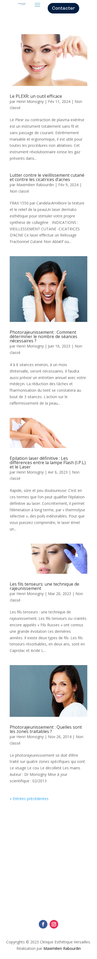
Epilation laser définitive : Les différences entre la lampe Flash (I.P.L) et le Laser (48, 462)
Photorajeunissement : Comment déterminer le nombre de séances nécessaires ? (43, 336)
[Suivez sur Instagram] (54, 924)
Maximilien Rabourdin (35, 184)
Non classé (19, 191)
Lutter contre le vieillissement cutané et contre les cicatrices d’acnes (47, 177)
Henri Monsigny (30, 101)
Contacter (63, 8)
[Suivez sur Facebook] (43, 924)
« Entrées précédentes (29, 798)
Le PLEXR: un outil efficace (36, 96)
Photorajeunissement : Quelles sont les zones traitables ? (46, 729)
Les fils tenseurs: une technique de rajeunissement (44, 586)
